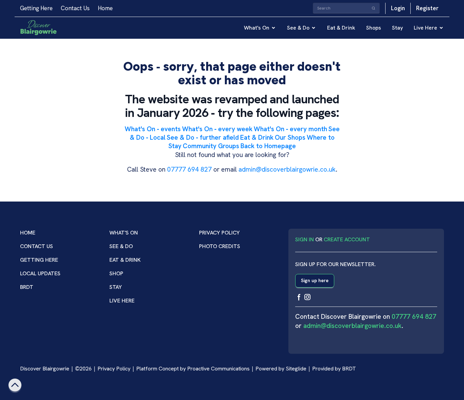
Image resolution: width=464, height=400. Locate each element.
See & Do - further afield (203, 137)
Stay (397, 27)
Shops (373, 27)
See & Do (298, 27)
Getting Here (36, 8)
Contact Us (75, 8)
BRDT (26, 287)
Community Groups (211, 146)
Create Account (347, 239)
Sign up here (314, 280)
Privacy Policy (219, 232)
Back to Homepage (268, 146)
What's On (256, 27)
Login (398, 8)
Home (105, 8)
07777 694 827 (189, 169)
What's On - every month (290, 129)
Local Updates (40, 273)
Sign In (304, 239)
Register (427, 8)
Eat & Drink (341, 27)
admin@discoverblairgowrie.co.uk (287, 169)
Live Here (425, 27)
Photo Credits (219, 246)
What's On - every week (217, 129)
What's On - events (153, 129)
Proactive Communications (218, 368)
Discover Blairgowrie (44, 368)
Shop (116, 273)
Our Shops (290, 137)
